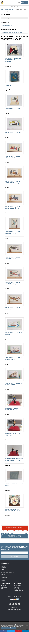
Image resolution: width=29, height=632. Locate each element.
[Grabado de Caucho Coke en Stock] (14, 479)
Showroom (3, 574)
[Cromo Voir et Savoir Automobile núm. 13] (14, 177)
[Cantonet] (3, 3)
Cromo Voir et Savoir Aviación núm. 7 (12, 308)
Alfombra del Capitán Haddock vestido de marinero (13, 60)
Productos (3, 566)
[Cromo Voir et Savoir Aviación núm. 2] (14, 252)
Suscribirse (14, 556)
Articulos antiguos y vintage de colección (12, 32)
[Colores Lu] (14, 81)
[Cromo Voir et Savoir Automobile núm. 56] (14, 202)
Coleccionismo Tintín (9, 9)
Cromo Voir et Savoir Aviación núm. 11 (12, 232)
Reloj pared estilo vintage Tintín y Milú (12, 510)
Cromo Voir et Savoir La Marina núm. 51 (13, 358)
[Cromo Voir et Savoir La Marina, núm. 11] (14, 378)
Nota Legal (16, 587)
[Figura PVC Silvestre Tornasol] (14, 430)
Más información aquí (6, 627)
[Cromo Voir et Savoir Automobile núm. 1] (14, 151)
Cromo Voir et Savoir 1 (13, 132)
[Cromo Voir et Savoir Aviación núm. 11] (14, 228)
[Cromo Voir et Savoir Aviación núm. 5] (14, 277)
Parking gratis (4, 577)
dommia (16, 610)
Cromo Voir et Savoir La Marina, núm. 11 (13, 383)
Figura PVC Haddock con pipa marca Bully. (13, 409)
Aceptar (13, 627)
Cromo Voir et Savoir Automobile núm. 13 (12, 182)
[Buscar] (19, 2)
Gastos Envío (4, 587)
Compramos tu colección (6, 576)
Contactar (3, 580)
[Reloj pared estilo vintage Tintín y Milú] (14, 505)
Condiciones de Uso (18, 590)
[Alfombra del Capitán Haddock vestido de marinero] (14, 54)
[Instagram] (10, 603)
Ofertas (2, 569)
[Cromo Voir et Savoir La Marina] (14, 329)
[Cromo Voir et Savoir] (14, 105)
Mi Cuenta (3, 588)
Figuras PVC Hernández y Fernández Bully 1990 (14, 459)
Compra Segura (17, 588)
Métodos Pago (4, 585)
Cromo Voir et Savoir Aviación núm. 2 (12, 257)
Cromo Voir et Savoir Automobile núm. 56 (12, 207)
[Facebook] (19, 603)
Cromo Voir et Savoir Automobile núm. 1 (12, 156)
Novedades (3, 567)
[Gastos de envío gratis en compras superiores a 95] (14, 536)
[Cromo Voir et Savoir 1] (14, 128)
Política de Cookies (18, 592)
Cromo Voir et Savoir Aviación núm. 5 (12, 283)
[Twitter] (16, 603)
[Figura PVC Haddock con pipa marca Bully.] (14, 404)
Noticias (2, 579)
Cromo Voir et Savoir (12, 109)
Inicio (2, 9)
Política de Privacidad (19, 585)
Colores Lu (9, 85)
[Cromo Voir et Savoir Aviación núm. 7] (14, 303)
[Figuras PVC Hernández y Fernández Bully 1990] (14, 455)
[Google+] (13, 603)
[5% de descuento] (14, 529)
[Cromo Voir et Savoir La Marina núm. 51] (14, 353)
